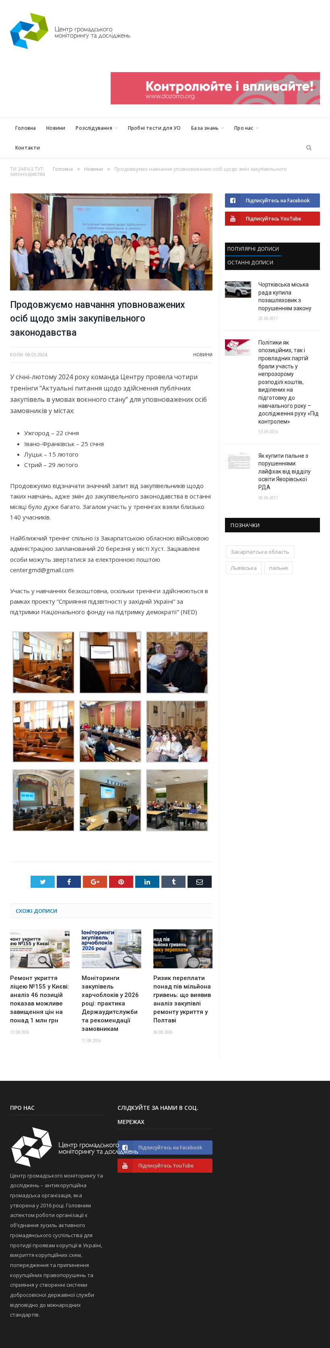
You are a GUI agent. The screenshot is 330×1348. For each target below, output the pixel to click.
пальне (278, 567)
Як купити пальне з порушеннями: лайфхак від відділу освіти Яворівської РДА (284, 471)
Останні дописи (250, 262)
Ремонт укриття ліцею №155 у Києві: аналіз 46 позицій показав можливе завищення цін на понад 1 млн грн (39, 999)
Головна (25, 128)
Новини (55, 128)
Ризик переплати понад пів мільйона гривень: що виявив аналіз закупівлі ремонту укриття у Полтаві (182, 999)
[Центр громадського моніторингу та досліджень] (70, 29)
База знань (205, 128)
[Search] (309, 148)
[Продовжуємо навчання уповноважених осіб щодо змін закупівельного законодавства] (111, 243)
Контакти (27, 147)
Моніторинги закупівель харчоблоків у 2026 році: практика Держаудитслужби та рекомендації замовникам (110, 1003)
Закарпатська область (260, 551)
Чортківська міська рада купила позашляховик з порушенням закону (284, 296)
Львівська (244, 567)
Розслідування (94, 128)
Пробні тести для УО (154, 128)
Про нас (243, 128)
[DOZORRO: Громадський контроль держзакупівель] (215, 102)
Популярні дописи (253, 248)
